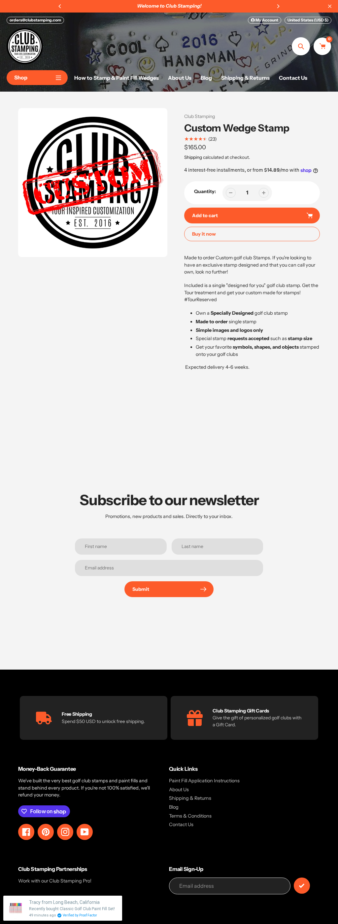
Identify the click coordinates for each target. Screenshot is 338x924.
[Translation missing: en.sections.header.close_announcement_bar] (329, 6)
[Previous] (60, 6)
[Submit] (302, 886)
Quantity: (205, 191)
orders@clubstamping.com (35, 19)
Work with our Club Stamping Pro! (54, 881)
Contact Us (181, 824)
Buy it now (204, 234)
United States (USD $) (307, 19)
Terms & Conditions (190, 816)
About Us (179, 790)
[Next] (278, 6)
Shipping (193, 157)
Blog (174, 807)
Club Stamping (199, 116)
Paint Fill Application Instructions (204, 781)
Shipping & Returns (190, 798)
